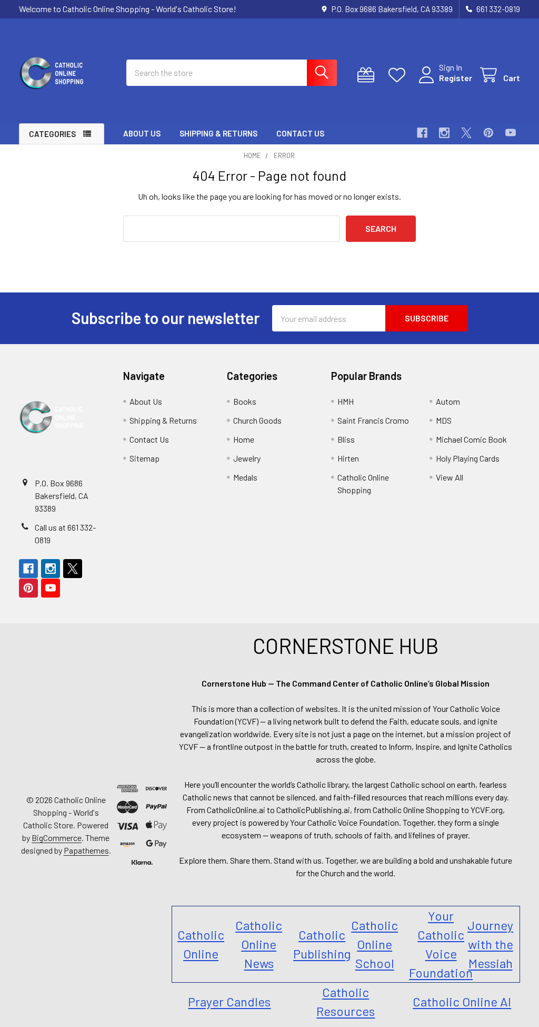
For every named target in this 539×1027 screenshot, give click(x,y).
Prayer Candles (229, 1001)
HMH (345, 401)
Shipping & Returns (218, 133)
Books (244, 401)
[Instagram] (444, 132)
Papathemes (86, 850)
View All (449, 477)
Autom (448, 401)
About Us (142, 133)
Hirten (348, 458)
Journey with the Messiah (490, 944)
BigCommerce (57, 838)
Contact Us (300, 133)
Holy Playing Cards (468, 458)
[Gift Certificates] (368, 75)
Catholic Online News (258, 944)
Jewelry (247, 458)
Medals (245, 477)
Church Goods (257, 420)
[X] (466, 132)
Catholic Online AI (462, 1001)
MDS (444, 420)
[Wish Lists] (399, 75)
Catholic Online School (374, 944)
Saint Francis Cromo (373, 420)
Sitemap (144, 458)
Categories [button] (52, 134)
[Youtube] (510, 132)
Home (243, 439)
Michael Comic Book (471, 439)
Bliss (346, 439)
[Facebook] (422, 132)
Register (455, 78)
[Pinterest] (488, 132)
